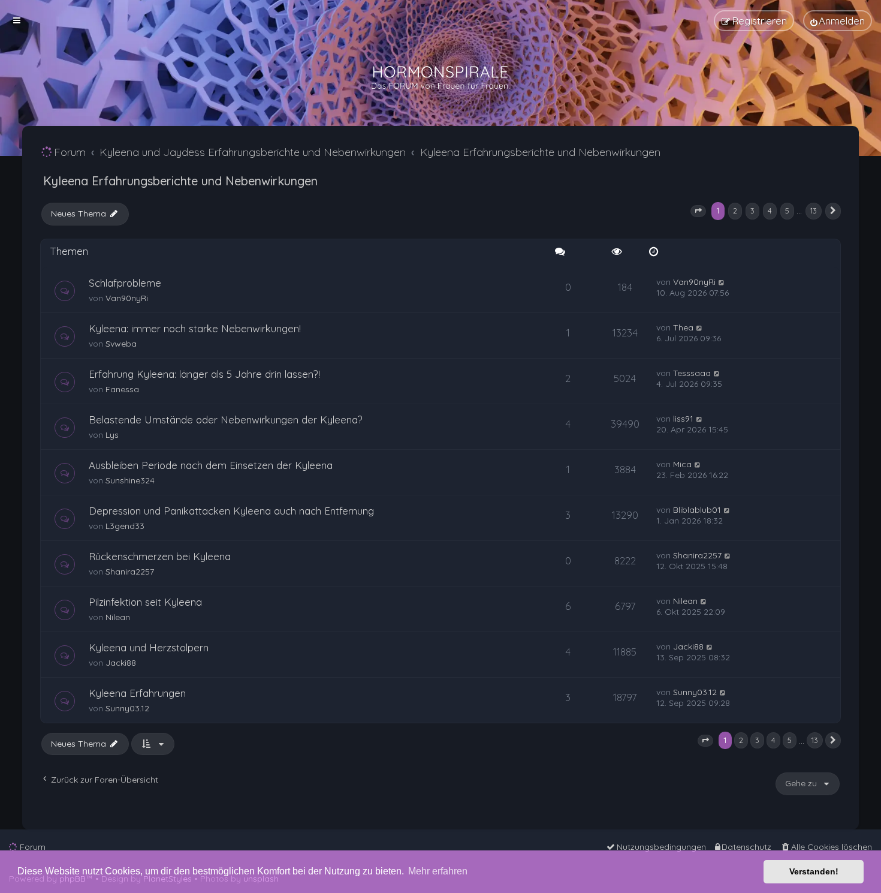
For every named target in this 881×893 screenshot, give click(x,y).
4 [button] (770, 210)
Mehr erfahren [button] (437, 871)
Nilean (117, 617)
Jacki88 (120, 662)
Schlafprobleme (125, 282)
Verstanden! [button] (813, 871)
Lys (112, 434)
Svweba (121, 343)
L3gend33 (124, 526)
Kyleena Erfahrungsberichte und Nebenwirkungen (180, 180)
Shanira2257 (129, 571)
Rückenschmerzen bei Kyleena (160, 556)
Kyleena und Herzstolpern (149, 647)
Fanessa (122, 389)
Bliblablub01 (697, 509)
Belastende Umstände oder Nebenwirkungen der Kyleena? (226, 419)
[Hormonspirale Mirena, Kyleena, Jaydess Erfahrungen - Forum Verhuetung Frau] (440, 78)
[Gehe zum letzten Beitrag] (722, 281)
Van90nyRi (126, 298)
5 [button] (787, 210)
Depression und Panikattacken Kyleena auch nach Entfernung (231, 510)
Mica (682, 464)
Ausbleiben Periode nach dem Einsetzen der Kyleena (211, 465)
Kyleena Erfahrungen (137, 693)
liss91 (683, 418)
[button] (698, 211)
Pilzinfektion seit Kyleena (145, 602)
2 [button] (735, 210)
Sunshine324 (130, 480)
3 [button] (752, 210)
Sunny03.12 (127, 708)
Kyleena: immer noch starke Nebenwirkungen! (195, 328)
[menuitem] (837, 20)
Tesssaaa (692, 373)
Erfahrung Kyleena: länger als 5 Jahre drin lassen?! (204, 374)
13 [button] (813, 210)
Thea (683, 327)
